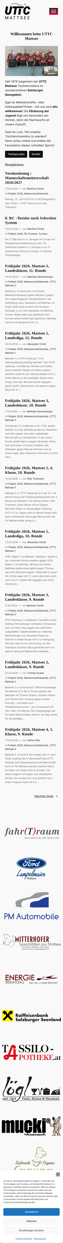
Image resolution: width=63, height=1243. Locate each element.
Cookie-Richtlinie (24, 1238)
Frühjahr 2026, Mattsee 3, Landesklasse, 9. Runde (27, 597)
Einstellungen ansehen (31, 1230)
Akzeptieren (31, 1211)
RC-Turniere (30, 233)
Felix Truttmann (35, 478)
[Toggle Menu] (53, 11)
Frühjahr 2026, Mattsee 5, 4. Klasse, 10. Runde (29, 470)
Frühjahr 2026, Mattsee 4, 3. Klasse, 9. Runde (29, 731)
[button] (58, 1174)
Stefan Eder (33, 740)
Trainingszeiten (16, 154)
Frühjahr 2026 (15, 193)
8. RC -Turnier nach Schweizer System (30, 220)
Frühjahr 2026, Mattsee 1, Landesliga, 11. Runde (27, 335)
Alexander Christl (36, 344)
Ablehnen (31, 1221)
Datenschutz (40, 1238)
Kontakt (36, 154)
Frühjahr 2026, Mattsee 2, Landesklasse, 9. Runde (27, 664)
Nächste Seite (46, 796)
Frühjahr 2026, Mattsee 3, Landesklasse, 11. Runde (27, 268)
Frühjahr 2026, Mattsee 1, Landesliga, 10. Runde (27, 533)
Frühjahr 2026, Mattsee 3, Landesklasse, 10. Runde (27, 403)
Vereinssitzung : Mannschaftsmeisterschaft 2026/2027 (27, 178)
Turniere (42, 233)
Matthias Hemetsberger (40, 276)
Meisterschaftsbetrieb (36, 193)
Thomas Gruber (35, 672)
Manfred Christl (35, 188)
